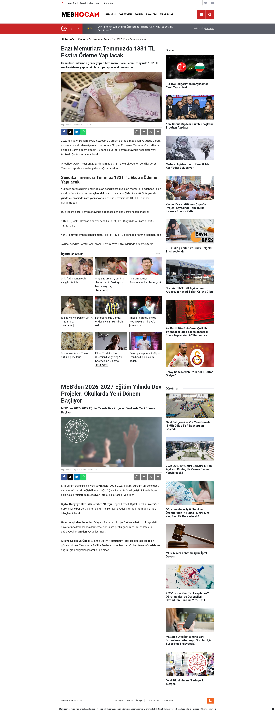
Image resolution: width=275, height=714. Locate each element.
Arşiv (98, 3)
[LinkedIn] (77, 132)
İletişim (139, 701)
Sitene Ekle (108, 3)
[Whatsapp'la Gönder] (83, 132)
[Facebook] (64, 132)
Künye (130, 701)
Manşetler (72, 3)
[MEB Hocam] (80, 14)
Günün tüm (204, 28)
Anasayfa (69, 39)
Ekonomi (151, 14)
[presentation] (71, 28)
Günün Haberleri (86, 3)
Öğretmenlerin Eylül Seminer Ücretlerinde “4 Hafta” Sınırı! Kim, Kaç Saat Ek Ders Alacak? (135, 28)
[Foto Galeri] (212, 2)
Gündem (110, 14)
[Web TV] (205, 2)
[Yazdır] (137, 132)
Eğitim (139, 14)
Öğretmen (125, 14)
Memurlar (166, 14)
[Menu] (201, 14)
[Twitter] (70, 132)
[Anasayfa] (62, 3)
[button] (144, 132)
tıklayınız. (212, 709)
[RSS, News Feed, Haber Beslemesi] (210, 701)
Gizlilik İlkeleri (153, 701)
